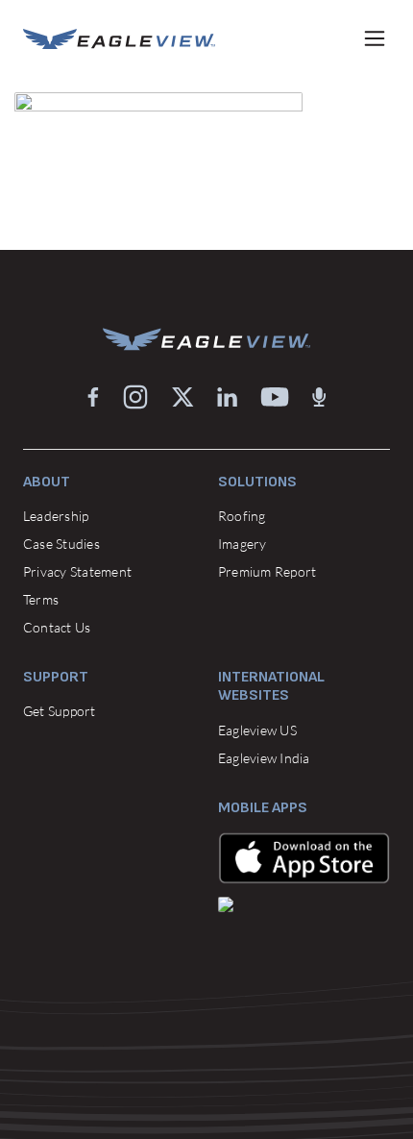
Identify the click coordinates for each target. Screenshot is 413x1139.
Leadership (55, 516)
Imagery (242, 543)
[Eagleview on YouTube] (274, 397)
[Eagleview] (119, 39)
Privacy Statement (77, 571)
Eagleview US (257, 730)
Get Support (59, 711)
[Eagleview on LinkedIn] (227, 397)
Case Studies (61, 543)
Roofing (242, 516)
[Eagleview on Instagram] (135, 397)
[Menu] (374, 38)
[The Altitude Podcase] (319, 397)
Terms (41, 599)
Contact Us (56, 627)
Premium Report (267, 571)
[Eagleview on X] (183, 397)
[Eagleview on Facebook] (93, 397)
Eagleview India (264, 758)
